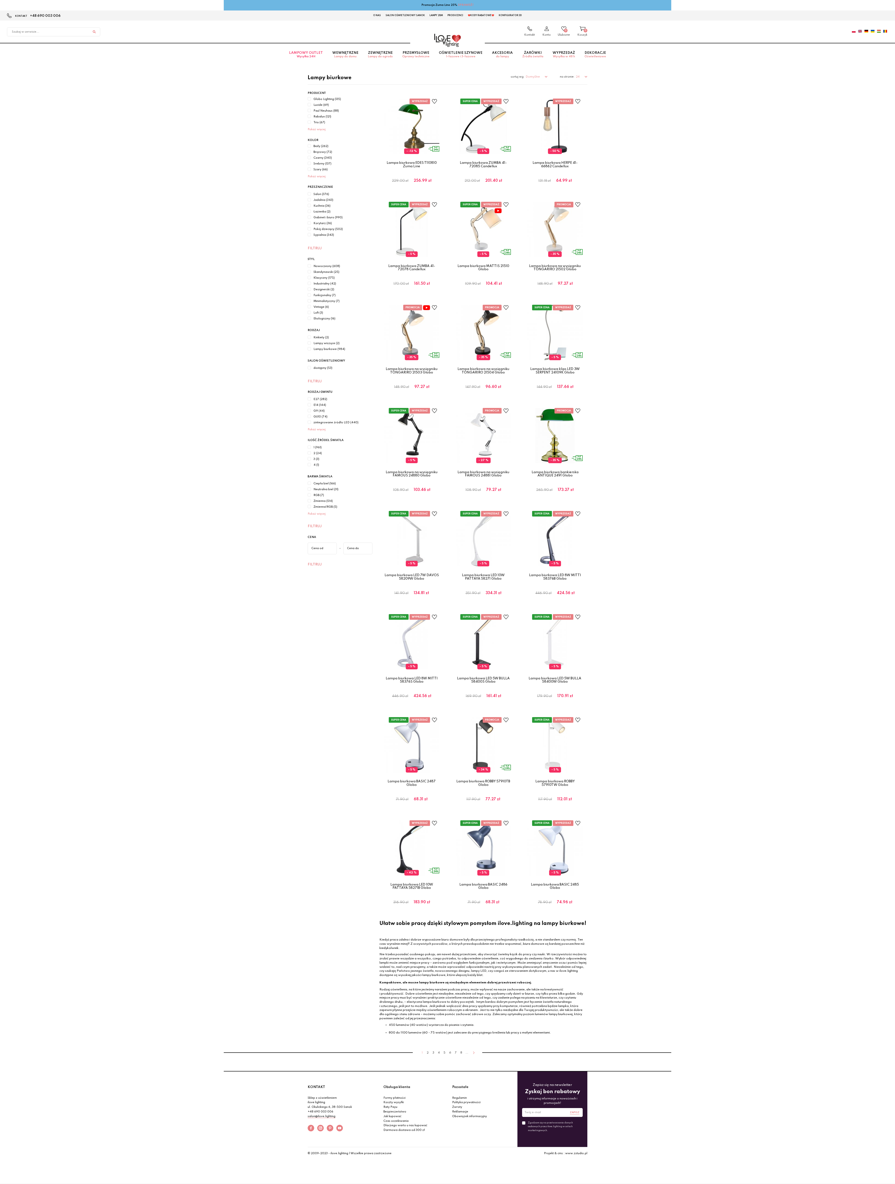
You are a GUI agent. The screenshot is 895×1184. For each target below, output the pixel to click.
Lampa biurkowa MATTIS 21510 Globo (483, 267)
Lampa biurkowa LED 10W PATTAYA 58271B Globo (411, 886)
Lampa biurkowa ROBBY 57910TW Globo (555, 783)
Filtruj (315, 248)
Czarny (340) (322, 158)
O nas (377, 15)
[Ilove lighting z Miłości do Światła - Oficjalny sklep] (447, 40)
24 (578, 76)
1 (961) (317, 447)
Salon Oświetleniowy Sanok (405, 15)
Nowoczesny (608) (326, 266)
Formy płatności (394, 1098)
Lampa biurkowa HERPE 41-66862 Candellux (555, 164)
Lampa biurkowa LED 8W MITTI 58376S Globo (412, 680)
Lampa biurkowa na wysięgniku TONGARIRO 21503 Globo (411, 370)
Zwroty (457, 1107)
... (466, 1052)
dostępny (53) (322, 368)
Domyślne (533, 76)
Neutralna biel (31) (325, 489)
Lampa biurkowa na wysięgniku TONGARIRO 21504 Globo (483, 370)
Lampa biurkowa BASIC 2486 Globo (483, 886)
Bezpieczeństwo (394, 1111)
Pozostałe (460, 1087)
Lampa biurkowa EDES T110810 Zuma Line (412, 164)
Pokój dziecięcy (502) (328, 229)
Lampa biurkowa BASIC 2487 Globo (412, 783)
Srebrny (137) (322, 163)
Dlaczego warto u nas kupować (405, 1125)
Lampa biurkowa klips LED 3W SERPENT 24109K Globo (555, 370)
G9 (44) (319, 411)
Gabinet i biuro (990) (328, 217)
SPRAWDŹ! (466, 5)
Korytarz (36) (322, 223)
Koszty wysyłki (393, 1102)
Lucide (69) (321, 105)
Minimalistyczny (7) (326, 301)
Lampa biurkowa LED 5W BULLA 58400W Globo (555, 680)
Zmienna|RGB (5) (325, 507)
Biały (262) (320, 146)
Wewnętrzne (345, 54)
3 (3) (316, 459)
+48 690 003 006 (45, 15)
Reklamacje (460, 1111)
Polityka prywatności (466, 1102)
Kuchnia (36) (321, 206)
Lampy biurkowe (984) (329, 349)
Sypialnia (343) (323, 235)
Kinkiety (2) (321, 337)
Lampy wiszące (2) (326, 343)
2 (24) (317, 453)
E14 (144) (319, 405)
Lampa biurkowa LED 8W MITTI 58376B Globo (555, 577)
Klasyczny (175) (324, 278)
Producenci (455, 15)
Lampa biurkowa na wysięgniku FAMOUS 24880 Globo (411, 474)
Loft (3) (318, 312)
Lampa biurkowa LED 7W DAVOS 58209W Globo (412, 577)
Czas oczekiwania (396, 1121)
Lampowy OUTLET (306, 54)
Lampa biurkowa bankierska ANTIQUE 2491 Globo (555, 474)
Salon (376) (321, 194)
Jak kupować (392, 1116)
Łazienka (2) (321, 211)
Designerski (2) (323, 289)
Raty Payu (390, 1107)
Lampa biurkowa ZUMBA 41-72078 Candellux (411, 267)
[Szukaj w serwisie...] (94, 32)
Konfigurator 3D (510, 15)
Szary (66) (320, 169)
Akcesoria (502, 54)
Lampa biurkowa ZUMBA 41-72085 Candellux (483, 164)
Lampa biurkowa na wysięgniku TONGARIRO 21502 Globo (555, 267)
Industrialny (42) (324, 283)
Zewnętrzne (380, 54)
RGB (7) (318, 495)
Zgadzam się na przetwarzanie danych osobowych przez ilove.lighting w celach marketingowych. (550, 1126)
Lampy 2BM (436, 15)
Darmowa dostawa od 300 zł (404, 1130)
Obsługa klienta (396, 1087)
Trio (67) (319, 122)
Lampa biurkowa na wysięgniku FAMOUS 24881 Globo (483, 474)
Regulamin (459, 1098)
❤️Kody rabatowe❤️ (481, 15)
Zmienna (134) (323, 501)
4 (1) (316, 465)
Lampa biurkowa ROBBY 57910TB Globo (483, 783)
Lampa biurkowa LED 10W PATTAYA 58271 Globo (483, 577)
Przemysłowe (416, 54)
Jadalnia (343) (323, 200)
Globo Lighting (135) (327, 99)
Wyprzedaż (564, 54)
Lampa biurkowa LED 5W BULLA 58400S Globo (483, 680)
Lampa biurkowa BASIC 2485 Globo (555, 886)
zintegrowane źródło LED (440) (335, 422)
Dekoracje (595, 54)
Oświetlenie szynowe (460, 54)
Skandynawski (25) (326, 272)
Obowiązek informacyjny (469, 1116)
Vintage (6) (321, 307)
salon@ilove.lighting (321, 1116)
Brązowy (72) (322, 152)
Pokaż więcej (317, 129)
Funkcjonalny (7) (324, 295)
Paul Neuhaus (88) (326, 111)
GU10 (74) (320, 416)
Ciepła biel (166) (324, 483)
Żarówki (532, 54)
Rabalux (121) (322, 116)
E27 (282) (320, 399)
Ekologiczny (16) (324, 318)
